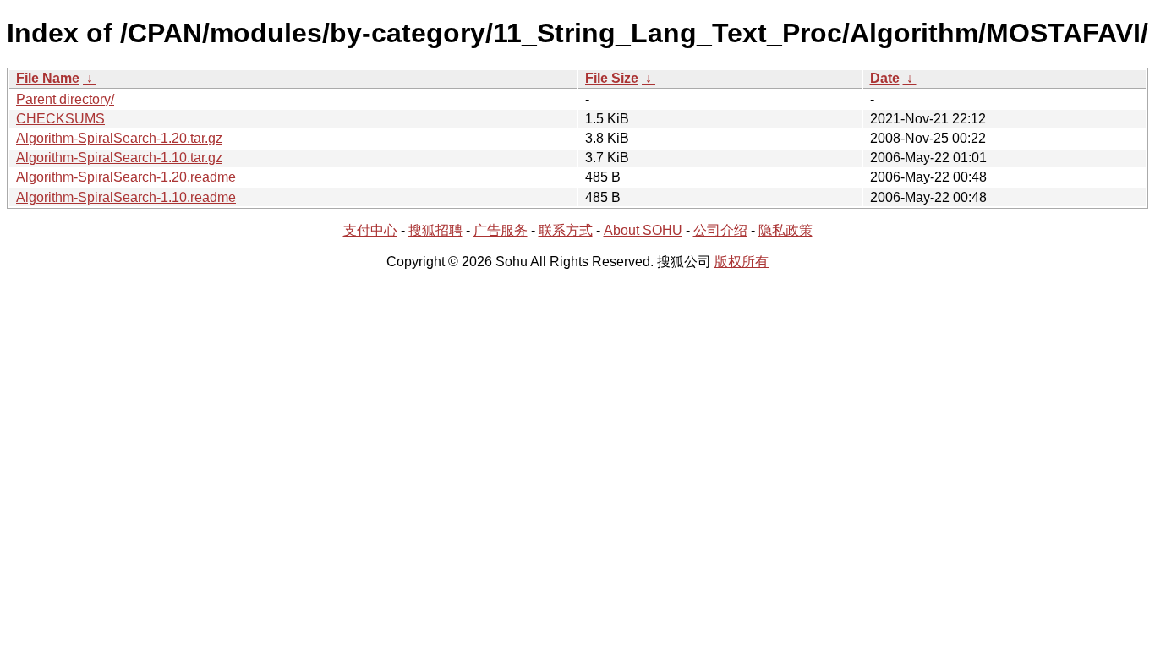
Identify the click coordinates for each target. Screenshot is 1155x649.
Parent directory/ (65, 99)
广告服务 (500, 230)
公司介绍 (720, 230)
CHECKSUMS (60, 119)
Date (885, 78)
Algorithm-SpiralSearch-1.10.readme (126, 197)
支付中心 (370, 230)
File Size (611, 78)
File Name (47, 78)
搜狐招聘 (435, 230)
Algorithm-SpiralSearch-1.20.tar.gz (119, 138)
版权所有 (741, 261)
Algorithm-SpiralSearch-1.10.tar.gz (119, 157)
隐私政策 (785, 230)
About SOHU (643, 230)
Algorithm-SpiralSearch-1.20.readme (126, 177)
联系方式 (566, 230)
